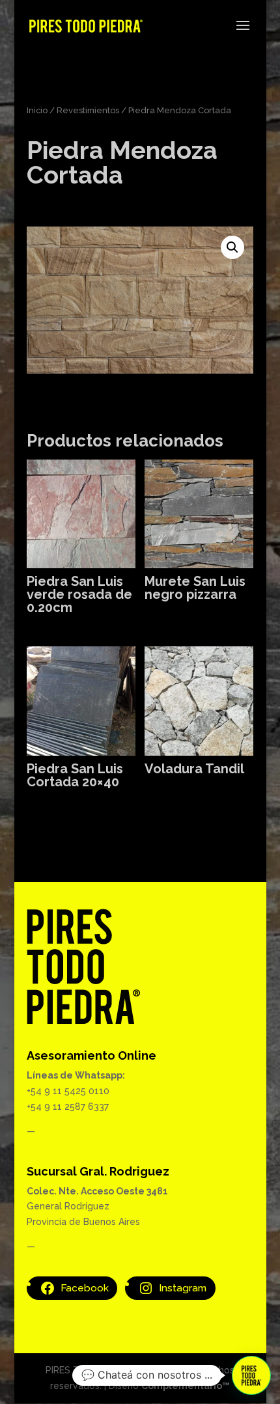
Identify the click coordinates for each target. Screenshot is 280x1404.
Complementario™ (185, 1386)
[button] (232, 247)
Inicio (37, 110)
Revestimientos (88, 110)
